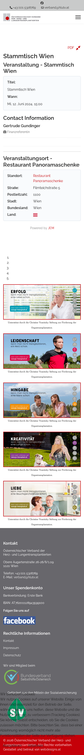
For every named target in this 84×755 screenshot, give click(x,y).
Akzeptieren (12, 746)
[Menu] (78, 17)
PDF (71, 48)
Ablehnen (35, 746)
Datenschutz (12, 655)
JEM (51, 228)
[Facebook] (42, 3)
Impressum (11, 648)
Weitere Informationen (31, 752)
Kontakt (8, 640)
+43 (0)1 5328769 (24, 7)
